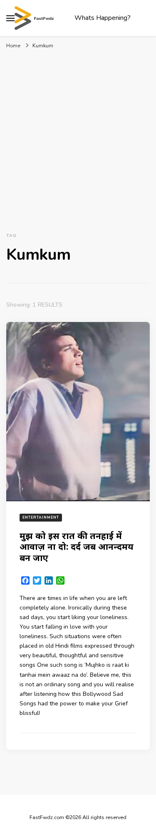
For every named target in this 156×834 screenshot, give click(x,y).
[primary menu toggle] (10, 18)
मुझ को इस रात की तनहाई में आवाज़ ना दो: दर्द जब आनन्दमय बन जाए (77, 546)
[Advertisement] (78, 139)
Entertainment (40, 517)
